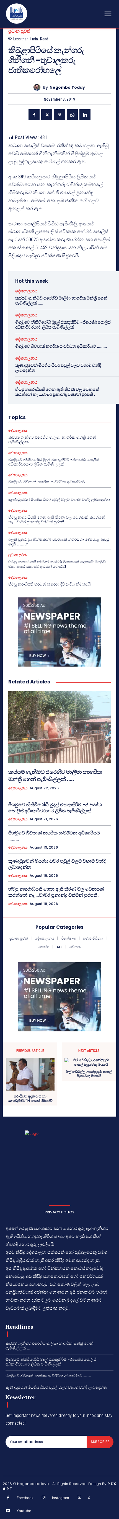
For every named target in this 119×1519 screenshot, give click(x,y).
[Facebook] (34, 114)
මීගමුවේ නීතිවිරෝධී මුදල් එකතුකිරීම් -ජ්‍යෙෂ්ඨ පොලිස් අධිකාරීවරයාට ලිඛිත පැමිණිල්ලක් (63, 324)
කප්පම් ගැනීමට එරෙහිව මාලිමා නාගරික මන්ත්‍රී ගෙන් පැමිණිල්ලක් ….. (61, 300)
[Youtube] (8, 1511)
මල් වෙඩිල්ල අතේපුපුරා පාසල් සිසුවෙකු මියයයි (89, 1074)
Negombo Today (67, 87)
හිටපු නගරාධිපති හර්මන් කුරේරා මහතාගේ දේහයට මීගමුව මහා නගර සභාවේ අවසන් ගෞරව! (57, 564)
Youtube (24, 1510)
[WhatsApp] (72, 114)
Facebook (25, 1497)
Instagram (60, 1497)
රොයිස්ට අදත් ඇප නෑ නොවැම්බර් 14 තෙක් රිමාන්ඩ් (30, 1098)
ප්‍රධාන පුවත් (19, 31)
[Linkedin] (84, 114)
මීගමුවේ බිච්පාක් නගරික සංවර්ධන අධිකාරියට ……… (61, 346)
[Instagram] (43, 1498)
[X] (46, 114)
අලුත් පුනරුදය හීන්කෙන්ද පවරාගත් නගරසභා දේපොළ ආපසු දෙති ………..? (58, 542)
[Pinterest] (59, 114)
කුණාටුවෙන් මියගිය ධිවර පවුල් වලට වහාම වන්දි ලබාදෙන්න (58, 367)
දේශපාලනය (26, 291)
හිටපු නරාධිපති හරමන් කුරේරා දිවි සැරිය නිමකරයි (49, 584)
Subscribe (100, 1441)
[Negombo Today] (38, 87)
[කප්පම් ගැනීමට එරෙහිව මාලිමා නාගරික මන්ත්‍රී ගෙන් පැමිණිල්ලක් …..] (59, 727)
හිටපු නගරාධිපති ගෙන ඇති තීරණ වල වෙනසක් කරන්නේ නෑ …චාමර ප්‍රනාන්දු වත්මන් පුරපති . (57, 391)
